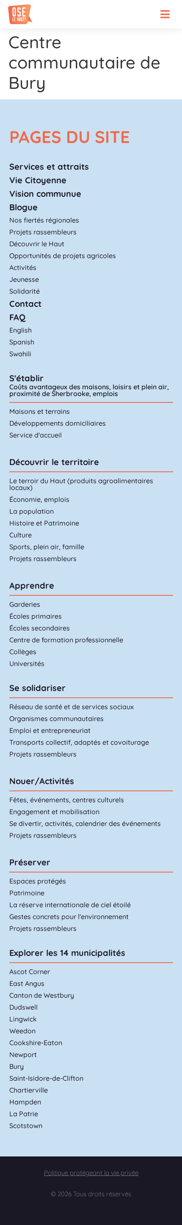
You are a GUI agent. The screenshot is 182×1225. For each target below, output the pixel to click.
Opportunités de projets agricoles (62, 255)
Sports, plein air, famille (46, 546)
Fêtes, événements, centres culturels (66, 800)
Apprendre (31, 585)
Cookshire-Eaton (35, 1042)
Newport (23, 1054)
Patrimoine (26, 893)
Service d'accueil (35, 435)
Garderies (24, 604)
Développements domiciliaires (57, 423)
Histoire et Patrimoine (44, 523)
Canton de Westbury (41, 995)
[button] (165, 14)
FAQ (17, 317)
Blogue (23, 207)
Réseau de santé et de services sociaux (71, 706)
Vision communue (45, 193)
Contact (25, 303)
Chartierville (28, 1090)
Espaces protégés (37, 881)
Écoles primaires (35, 616)
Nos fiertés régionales (44, 220)
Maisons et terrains (39, 411)
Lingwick (23, 1019)
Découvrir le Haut (36, 243)
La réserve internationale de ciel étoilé (70, 904)
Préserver (29, 862)
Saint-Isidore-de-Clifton (46, 1078)
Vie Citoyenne (37, 180)
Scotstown (25, 1125)
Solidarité (24, 291)
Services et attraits (49, 166)
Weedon (22, 1031)
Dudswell (23, 1007)
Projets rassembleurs (43, 232)
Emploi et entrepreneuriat (50, 730)
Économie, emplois (39, 499)
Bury (16, 1066)
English (20, 330)
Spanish (21, 342)
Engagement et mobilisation (54, 811)
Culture (20, 535)
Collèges (22, 651)
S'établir (26, 378)
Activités (22, 267)
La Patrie (23, 1113)
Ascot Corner (29, 971)
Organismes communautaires (56, 718)
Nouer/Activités (41, 781)
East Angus (26, 983)
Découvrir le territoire (54, 462)
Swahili (20, 354)
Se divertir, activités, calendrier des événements (85, 823)
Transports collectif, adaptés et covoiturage (79, 742)
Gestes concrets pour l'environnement (69, 916)
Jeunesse (24, 279)
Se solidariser (37, 688)
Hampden (25, 1102)
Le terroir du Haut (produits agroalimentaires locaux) (81, 484)
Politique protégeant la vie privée (91, 1173)
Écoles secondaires (39, 628)
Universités (26, 663)
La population (31, 511)
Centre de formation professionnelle (66, 640)
